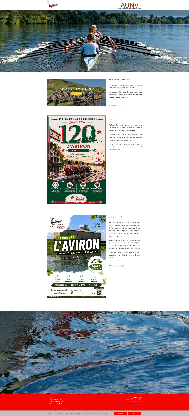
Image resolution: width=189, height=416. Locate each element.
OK (134, 413)
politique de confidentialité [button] (87, 413)
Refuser (120, 413)
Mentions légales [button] (136, 402)
